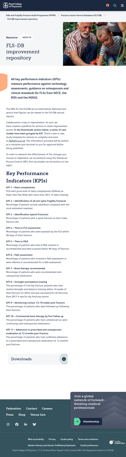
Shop (22, 414)
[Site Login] (107, 5)
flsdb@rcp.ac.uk (16, 141)
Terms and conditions (88, 439)
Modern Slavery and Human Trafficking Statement (51, 445)
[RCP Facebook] (16, 424)
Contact (31, 408)
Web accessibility (36, 439)
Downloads (21, 359)
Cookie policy (67, 439)
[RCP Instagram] (8, 424)
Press (10, 414)
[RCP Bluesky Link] (34, 424)
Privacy (52, 439)
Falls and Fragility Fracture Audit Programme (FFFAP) (31, 15)
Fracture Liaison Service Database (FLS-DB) (81, 15)
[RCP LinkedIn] (25, 424)
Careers (47, 408)
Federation (13, 408)
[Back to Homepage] (31, 5)
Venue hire (37, 414)
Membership (91, 421)
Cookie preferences (89, 445)
